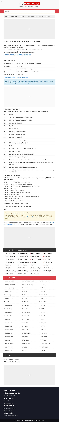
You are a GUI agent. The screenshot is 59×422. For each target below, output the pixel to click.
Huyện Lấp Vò (47, 259)
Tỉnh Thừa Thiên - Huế (44, 343)
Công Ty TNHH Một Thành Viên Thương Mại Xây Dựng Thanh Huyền (22, 186)
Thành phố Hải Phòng (27, 284)
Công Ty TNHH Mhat (10, 188)
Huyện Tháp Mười (10, 253)
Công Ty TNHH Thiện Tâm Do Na (13, 194)
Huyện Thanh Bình (48, 253)
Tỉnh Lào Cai (25, 322)
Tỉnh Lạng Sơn (8, 322)
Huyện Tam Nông (22, 259)
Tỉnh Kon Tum (8, 319)
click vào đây (30, 217)
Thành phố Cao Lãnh (23, 256)
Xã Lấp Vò (33, 262)
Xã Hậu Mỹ (46, 265)
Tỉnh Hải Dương (8, 312)
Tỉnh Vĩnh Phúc (25, 350)
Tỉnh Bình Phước (43, 295)
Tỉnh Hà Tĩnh (42, 309)
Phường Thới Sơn (22, 265)
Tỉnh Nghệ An (25, 326)
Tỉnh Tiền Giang (8, 347)
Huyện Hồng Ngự (22, 253)
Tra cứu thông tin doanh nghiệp (11, 415)
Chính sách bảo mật (8, 410)
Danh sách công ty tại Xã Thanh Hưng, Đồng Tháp (18, 54)
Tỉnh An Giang (42, 284)
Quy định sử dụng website (9, 408)
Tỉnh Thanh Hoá (26, 343)
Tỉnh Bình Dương (26, 295)
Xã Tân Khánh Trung (10, 271)
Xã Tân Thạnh (9, 273)
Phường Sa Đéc (22, 273)
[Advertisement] (29, 29)
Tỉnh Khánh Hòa (26, 316)
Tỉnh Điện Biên (42, 302)
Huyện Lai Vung (34, 256)
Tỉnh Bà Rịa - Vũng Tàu (10, 288)
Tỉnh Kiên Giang (43, 316)
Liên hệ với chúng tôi (8, 403)
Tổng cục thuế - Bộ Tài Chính (20, 203)
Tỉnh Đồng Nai (8, 305)
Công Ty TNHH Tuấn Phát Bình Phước (15, 190)
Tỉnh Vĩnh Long (8, 350)
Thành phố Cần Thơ (44, 281)
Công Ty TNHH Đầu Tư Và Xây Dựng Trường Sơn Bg (18, 192)
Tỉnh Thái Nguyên (8, 343)
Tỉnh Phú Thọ (25, 329)
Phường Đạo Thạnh (35, 268)
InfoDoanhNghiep (31, 420)
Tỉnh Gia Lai (42, 305)
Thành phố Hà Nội (9, 281)
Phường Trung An (48, 268)
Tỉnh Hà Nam (25, 309)
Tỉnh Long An (42, 322)
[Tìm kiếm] (54, 11)
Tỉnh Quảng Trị (25, 336)
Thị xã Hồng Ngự (9, 259)
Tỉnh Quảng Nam (26, 333)
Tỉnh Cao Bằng (42, 298)
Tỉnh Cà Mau (25, 298)
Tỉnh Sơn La (7, 340)
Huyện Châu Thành (35, 259)
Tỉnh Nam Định (8, 326)
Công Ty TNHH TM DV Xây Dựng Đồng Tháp (24, 81)
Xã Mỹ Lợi (33, 265)
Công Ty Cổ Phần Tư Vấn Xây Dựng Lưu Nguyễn (17, 182)
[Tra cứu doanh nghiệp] (29, 4)
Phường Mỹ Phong (48, 271)
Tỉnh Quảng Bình (8, 333)
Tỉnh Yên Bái (42, 350)
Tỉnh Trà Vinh (25, 347)
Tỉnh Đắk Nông (25, 302)
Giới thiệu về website (8, 400)
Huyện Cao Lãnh (48, 256)
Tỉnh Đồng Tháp (9, 262)
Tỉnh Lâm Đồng (43, 319)
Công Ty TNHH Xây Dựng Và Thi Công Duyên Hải (17, 200)
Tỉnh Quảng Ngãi (43, 333)
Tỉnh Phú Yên (42, 329)
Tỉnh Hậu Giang (26, 312)
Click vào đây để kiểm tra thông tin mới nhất (16, 77)
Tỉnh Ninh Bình (42, 326)
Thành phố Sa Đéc (10, 256)
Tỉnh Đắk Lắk (7, 302)
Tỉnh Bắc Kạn (42, 288)
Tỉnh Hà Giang (8, 309)
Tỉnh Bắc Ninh (25, 291)
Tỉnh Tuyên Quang (43, 347)
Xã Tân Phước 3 (34, 271)
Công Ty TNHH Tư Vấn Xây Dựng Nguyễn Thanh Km (18, 184)
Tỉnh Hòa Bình (42, 312)
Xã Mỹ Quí (8, 268)
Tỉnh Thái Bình (42, 340)
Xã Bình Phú (21, 268)
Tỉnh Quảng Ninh (8, 336)
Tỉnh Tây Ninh (25, 340)
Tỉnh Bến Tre (42, 291)
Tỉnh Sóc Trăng (43, 336)
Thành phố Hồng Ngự (23, 262)
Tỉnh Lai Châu (25, 319)
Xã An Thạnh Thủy (23, 271)
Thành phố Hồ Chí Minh (28, 281)
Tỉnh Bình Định (8, 295)
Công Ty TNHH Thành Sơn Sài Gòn (14, 198)
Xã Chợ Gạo (8, 265)
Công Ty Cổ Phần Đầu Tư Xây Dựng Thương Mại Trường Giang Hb (22, 196)
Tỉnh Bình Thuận (8, 298)
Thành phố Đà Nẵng (9, 284)
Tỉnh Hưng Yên (8, 316)
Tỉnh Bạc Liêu (7, 291)
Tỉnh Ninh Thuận (8, 329)
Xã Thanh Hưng (34, 273)
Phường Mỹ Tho (47, 262)
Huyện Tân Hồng (35, 253)
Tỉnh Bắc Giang (25, 288)
